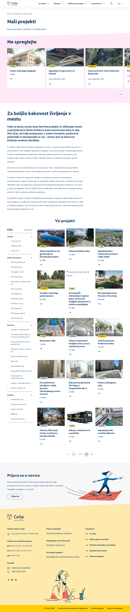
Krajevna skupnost (14, 258)
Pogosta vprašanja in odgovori (59, 533)
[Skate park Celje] (51, 327)
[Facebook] (8, 580)
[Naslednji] (120, 94)
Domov (10, 14)
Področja (10, 325)
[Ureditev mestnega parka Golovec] (51, 279)
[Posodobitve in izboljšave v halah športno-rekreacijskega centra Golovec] (51, 369)
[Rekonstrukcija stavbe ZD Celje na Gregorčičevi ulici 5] (80, 369)
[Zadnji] (92, 454)
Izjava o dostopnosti (115, 608)
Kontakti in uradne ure (55, 545)
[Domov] (12, 4)
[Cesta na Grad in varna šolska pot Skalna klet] (104, 57)
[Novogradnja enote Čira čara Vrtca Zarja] (109, 279)
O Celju (92, 534)
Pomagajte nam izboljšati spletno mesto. (63, 557)
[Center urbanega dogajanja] (26, 57)
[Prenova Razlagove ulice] (109, 369)
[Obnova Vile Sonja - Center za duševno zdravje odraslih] (51, 417)
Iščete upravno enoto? (99, 539)
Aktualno (18, 14)
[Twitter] (12, 580)
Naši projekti (27, 14)
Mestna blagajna (96, 556)
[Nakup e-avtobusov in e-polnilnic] (80, 417)
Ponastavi (28, 230)
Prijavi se (15, 496)
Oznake (10, 237)
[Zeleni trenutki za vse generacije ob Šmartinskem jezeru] (51, 237)
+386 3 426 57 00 (18, 571)
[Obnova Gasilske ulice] (80, 237)
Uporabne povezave (98, 551)
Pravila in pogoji (97, 608)
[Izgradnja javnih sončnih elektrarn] (109, 417)
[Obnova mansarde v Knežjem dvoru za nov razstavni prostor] (80, 327)
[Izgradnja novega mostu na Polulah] (65, 57)
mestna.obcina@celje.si (21, 568)
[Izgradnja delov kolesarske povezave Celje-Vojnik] (109, 237)
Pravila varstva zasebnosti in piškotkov (73, 608)
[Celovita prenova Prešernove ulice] (109, 327)
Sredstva (10, 395)
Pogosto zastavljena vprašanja (102, 545)
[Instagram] (16, 580)
